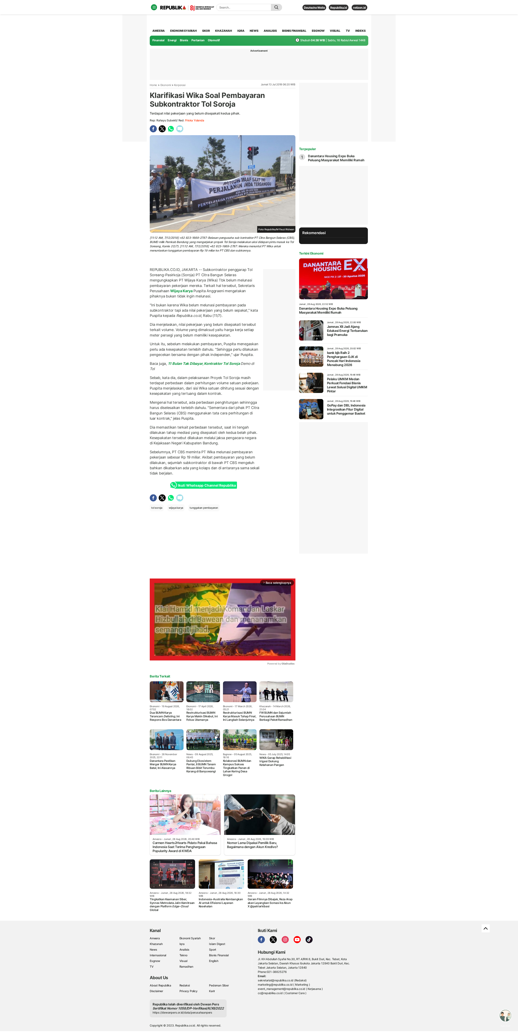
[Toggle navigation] (154, 7)
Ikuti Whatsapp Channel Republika (207, 485)
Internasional (158, 955)
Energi (172, 40)
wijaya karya (176, 507)
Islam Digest (217, 944)
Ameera (155, 938)
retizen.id (359, 7)
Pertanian (197, 40)
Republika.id (338, 7)
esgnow (318, 30)
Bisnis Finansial (294, 30)
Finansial (158, 40)
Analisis (184, 949)
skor (206, 30)
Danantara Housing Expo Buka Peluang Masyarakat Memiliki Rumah (336, 158)
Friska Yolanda (194, 120)
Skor (212, 938)
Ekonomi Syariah (183, 30)
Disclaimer (156, 991)
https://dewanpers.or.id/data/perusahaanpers (182, 1012)
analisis (270, 30)
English (213, 961)
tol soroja (156, 507)
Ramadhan (186, 966)
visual (335, 30)
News (153, 949)
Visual (183, 961)
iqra (240, 30)
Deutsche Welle (314, 7)
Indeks (360, 30)
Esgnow (155, 961)
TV (348, 30)
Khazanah (156, 944)
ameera (158, 30)
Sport (212, 949)
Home (153, 85)
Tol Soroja (231, 363)
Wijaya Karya (181, 291)
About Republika (160, 985)
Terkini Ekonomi (311, 253)
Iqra (182, 944)
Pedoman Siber (219, 985)
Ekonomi (165, 85)
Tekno (183, 955)
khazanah (223, 30)
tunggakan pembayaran (204, 507)
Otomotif (214, 40)
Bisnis (184, 40)
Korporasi (179, 85)
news (254, 30)
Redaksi (184, 985)
